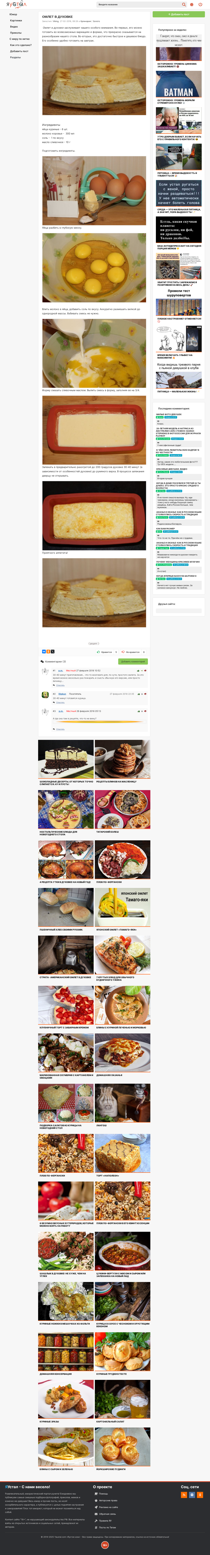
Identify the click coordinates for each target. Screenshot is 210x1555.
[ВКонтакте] (44, 651)
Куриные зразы (49, 1421)
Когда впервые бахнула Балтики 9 (176, 576)
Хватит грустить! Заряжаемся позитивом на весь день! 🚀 (177, 283)
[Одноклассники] (48, 651)
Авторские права (108, 1500)
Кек (159, 531)
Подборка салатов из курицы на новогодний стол (60, 1126)
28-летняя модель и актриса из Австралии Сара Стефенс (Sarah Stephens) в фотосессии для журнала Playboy (178, 432)
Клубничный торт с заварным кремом (64, 1027)
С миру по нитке (20, 38)
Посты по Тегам (107, 1527)
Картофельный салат (110, 1421)
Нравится (109, 652)
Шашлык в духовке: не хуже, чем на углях (63, 1274)
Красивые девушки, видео (171, 469)
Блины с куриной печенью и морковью (121, 1027)
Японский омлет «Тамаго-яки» (116, 929)
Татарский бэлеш (107, 832)
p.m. (60, 670)
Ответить (60, 685)
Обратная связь (107, 1514)
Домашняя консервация (56, 1374)
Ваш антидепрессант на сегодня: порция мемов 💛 (179, 247)
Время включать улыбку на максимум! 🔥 (174, 356)
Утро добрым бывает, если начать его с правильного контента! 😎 (179, 138)
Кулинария (86, 21)
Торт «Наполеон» (107, 1175)
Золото (96, 21)
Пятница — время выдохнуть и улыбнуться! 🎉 (177, 174)
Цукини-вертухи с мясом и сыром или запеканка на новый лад (120, 1274)
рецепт (93, 643)
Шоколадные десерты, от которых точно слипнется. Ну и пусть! (66, 782)
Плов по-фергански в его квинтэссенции (122, 1223)
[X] (52, 651)
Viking (56, 21)
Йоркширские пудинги (110, 1469)
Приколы (16, 32)
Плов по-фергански (109, 882)
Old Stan (161, 491)
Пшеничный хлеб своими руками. (61, 929)
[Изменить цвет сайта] (191, 4)
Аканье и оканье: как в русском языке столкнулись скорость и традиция (179, 513)
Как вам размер (165, 528)
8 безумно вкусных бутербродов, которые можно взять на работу (67, 1224)
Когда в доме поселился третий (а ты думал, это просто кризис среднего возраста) (178, 485)
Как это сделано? (21, 45)
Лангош (101, 1125)
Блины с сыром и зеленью (56, 1469)
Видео (14, 26)
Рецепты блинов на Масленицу (116, 781)
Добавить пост (19, 51)
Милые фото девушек (169, 414)
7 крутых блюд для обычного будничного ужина (115, 978)
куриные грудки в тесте (111, 1374)
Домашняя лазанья (109, 1075)
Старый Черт (163, 548)
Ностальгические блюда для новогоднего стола (58, 833)
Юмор (13, 14)
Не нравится (135, 652)
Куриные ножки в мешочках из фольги (65, 1323)
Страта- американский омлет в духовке (65, 977)
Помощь (103, 1493)
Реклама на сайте (108, 1507)
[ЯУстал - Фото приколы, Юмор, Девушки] (16, 4)
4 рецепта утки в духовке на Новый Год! (65, 882)
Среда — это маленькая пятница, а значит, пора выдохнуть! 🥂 (179, 210)
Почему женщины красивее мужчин (178, 562)
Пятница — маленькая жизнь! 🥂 (178, 391)
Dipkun (62, 694)
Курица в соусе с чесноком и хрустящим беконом (122, 1325)
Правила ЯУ (105, 1520)
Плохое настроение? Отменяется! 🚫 (179, 320)
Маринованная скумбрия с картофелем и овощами (66, 1076)
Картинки (16, 20)
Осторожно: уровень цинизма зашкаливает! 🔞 (177, 65)
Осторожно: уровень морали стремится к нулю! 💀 (176, 101)
